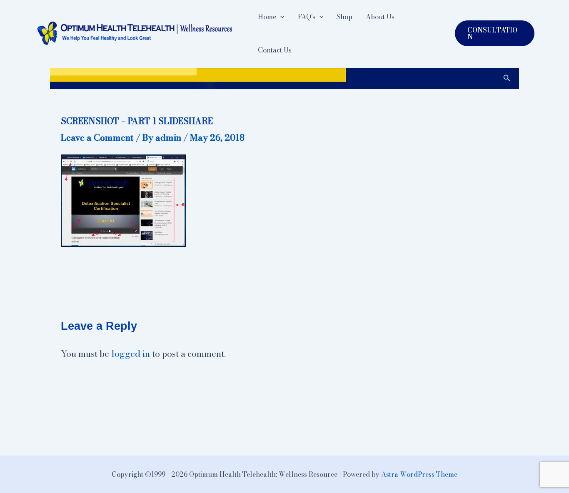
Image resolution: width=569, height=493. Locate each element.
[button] (280, 16)
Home (267, 17)
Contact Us (275, 50)
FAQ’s (306, 17)
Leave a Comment (97, 137)
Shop (344, 17)
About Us (380, 17)
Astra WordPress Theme (419, 474)
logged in (130, 353)
